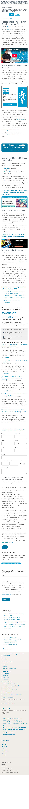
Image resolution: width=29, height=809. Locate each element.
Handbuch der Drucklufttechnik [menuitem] (10, 684)
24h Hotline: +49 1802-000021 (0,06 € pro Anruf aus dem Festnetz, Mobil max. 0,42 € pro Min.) (14, 728)
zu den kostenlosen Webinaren (11, 563)
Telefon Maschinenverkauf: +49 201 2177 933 (14, 722)
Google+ (5, 755)
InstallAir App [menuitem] (6, 673)
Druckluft (8, 29)
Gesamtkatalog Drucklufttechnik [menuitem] (11, 686)
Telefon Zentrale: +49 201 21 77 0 (11, 720)
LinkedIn (5, 747)
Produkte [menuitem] (5, 660)
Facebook (5, 742)
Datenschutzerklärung (7, 542)
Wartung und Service (10, 642)
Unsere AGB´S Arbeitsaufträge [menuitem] (10, 690)
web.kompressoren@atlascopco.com (12, 718)
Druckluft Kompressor (18, 430)
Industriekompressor (6, 430)
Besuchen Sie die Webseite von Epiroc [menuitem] (12, 694)
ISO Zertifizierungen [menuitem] (8, 692)
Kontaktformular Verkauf (9, 731)
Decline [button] (17, 14)
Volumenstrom (11, 135)
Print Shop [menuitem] (5, 675)
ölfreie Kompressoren (10, 644)
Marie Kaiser (10, 26)
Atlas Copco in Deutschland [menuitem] (9, 668)
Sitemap (3, 764)
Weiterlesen (8, 357)
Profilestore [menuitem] (6, 677)
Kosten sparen (23, 261)
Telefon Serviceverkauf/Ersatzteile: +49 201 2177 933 (15, 724)
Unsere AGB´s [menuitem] (6, 688)
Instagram (5, 751)
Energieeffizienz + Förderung (12, 429)
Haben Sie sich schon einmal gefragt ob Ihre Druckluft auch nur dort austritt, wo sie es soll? (15, 297)
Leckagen (22, 429)
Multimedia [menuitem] (5, 679)
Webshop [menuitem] (5, 664)
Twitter (5, 745)
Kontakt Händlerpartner (9, 734)
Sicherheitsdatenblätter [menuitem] (9, 704)
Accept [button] (11, 14)
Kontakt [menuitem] (5, 666)
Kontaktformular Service (9, 732)
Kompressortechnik (10, 637)
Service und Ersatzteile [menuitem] (8, 662)
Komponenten (5, 180)
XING (4, 753)
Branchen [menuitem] (5, 658)
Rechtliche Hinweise (6, 762)
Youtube (5, 749)
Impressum (4, 766)
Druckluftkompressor (7, 313)
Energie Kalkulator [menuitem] (7, 682)
